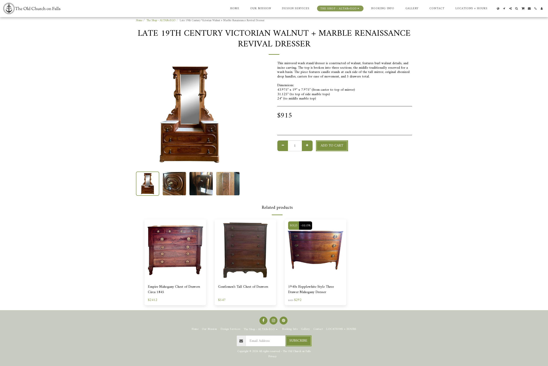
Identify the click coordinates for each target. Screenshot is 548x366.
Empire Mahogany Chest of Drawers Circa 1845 (174, 289)
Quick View (175, 279)
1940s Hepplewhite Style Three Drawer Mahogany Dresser (311, 289)
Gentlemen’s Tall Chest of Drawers (243, 287)
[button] (504, 8)
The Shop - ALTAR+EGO (161, 20)
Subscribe (298, 341)
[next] (236, 114)
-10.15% (305, 225)
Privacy (272, 356)
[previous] (142, 114)
